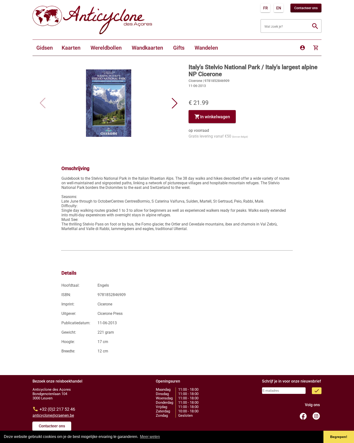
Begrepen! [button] (338, 437)
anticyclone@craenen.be (53, 415)
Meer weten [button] (150, 437)
